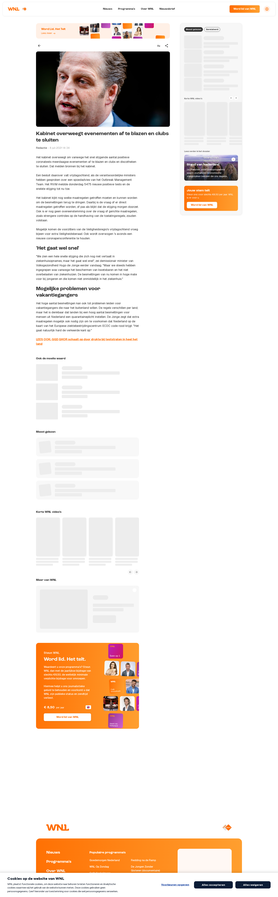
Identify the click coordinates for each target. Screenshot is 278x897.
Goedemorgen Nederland (104, 860)
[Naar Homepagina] (17, 9)
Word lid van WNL (244, 9)
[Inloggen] (267, 9)
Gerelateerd (212, 29)
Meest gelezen (193, 29)
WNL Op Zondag (99, 866)
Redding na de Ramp (143, 860)
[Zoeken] (223, 9)
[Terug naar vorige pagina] (39, 45)
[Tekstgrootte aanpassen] (158, 45)
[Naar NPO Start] (227, 827)
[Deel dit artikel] (166, 45)
